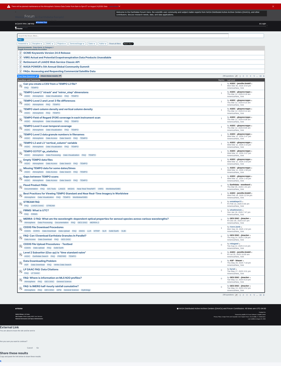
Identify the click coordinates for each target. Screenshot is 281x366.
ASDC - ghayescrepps (240, 92)
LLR (89, 231)
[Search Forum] (262, 35)
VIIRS (100, 189)
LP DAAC (35, 273)
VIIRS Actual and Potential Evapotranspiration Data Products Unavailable (67, 57)
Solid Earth (114, 231)
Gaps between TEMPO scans (41, 176)
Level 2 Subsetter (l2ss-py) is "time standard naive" (54, 252)
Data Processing (53, 155)
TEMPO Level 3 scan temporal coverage (47, 126)
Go (37, 348)
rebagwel (234, 244)
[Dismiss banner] (273, 6)
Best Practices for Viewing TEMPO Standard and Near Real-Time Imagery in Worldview (75, 193)
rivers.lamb (235, 227)
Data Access (51, 138)
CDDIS (27, 231)
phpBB (243, 314)
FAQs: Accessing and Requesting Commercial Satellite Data (59, 71)
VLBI (123, 231)
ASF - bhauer (236, 260)
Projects (60, 44)
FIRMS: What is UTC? (36, 210)
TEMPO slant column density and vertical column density (58, 109)
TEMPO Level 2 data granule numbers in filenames (53, 134)
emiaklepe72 (236, 201)
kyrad (232, 269)
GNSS (82, 231)
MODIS (71, 189)
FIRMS (34, 214)
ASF (26, 265)
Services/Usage (76, 44)
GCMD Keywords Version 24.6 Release (46, 52)
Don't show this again (22, 27)
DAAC (49, 44)
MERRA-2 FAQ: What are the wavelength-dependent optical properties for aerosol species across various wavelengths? (96, 218)
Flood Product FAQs (35, 185)
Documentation (31, 189)
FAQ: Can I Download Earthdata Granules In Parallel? (54, 235)
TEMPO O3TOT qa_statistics (40, 151)
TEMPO (34, 88)
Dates (91, 44)
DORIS (36, 231)
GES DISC (82, 222)
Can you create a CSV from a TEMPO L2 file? (50, 83)
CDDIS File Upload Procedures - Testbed (47, 244)
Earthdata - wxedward (240, 185)
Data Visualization (54, 96)
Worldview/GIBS (113, 189)
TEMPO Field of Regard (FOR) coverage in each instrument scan (61, 117)
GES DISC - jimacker (239, 218)
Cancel (30, 348)
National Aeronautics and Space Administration (29, 318)
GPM (59, 290)
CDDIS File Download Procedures (43, 227)
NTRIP (97, 231)
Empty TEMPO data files (38, 159)
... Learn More (113, 6)
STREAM (50, 206)
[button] (236, 76)
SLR (104, 231)
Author (102, 44)
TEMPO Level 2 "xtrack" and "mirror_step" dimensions (55, 92)
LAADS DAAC (37, 206)
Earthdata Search (40, 256)
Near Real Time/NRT (86, 189)
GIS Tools (51, 189)
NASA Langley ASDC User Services (32, 316)
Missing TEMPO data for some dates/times (49, 168)
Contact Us (262, 312)
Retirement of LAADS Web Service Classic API (51, 62)
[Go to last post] (252, 83)
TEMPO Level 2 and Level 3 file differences (49, 100)
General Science (64, 281)
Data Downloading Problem (39, 261)
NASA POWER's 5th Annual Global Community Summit (56, 66)
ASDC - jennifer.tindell (240, 83)
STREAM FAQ (31, 201)
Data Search (65, 138)
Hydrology (85, 290)
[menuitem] (210, 308)
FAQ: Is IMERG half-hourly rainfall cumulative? (51, 286)
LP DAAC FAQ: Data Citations (40, 269)
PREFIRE (62, 256)
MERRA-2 (94, 222)
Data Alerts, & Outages (42, 47)
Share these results (50, 76)
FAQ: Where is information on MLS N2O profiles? (52, 277)
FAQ (26, 88)
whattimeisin (236, 210)
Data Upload (64, 231)
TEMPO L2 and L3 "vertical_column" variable (50, 142)
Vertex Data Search (62, 265)
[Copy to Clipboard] (1, 361)
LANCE (62, 189)
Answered (22, 44)
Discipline (36, 44)
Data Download (49, 231)
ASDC (27, 96)
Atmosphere (38, 96)
